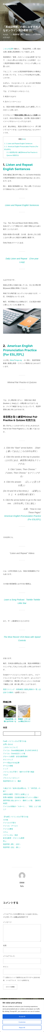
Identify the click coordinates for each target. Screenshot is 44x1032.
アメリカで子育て (9, 823)
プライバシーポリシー (11, 778)
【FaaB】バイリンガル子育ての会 (15, 817)
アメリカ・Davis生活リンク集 (14, 753)
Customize (22, 1022)
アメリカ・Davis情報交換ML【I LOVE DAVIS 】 (20, 750)
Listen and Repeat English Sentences (22, 205)
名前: (5, 945)
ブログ (5, 775)
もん (6, 34)
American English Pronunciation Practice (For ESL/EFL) (20, 350)
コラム (5, 832)
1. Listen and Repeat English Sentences (18, 143)
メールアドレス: (9, 956)
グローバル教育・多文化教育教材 (15, 756)
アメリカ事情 (8, 829)
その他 (5, 820)
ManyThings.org (16, 360)
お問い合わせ (8, 744)
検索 (5, 727)
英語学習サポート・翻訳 (12, 781)
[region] (22, 1015)
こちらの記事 (8, 49)
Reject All (22, 1027)
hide (23, 139)
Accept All (22, 1016)
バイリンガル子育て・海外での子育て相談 (18, 772)
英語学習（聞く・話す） (22, 34)
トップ (5, 769)
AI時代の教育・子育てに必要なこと (16, 794)
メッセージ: (7, 922)
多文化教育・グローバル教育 (13, 838)
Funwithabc (10, 4)
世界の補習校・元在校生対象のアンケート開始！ (21, 797)
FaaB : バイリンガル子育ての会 (14, 741)
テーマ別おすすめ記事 (11, 763)
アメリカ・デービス (10, 826)
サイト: (5, 967)
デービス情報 (8, 766)
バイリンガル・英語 (10, 835)
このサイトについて (10, 747)
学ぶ (4, 841)
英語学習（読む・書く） (12, 847)
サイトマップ (8, 759)
